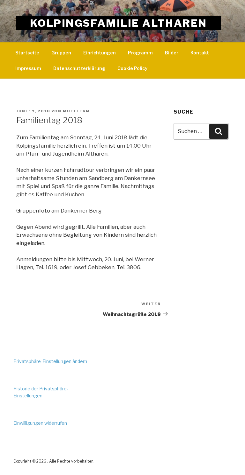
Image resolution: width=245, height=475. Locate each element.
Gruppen (61, 52)
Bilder (171, 52)
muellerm (76, 111)
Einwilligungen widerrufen (40, 423)
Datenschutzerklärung (79, 68)
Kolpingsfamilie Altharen (118, 23)
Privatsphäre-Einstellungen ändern (50, 361)
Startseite (27, 52)
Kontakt (199, 52)
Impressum (28, 68)
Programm (140, 52)
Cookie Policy (132, 68)
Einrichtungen (99, 52)
